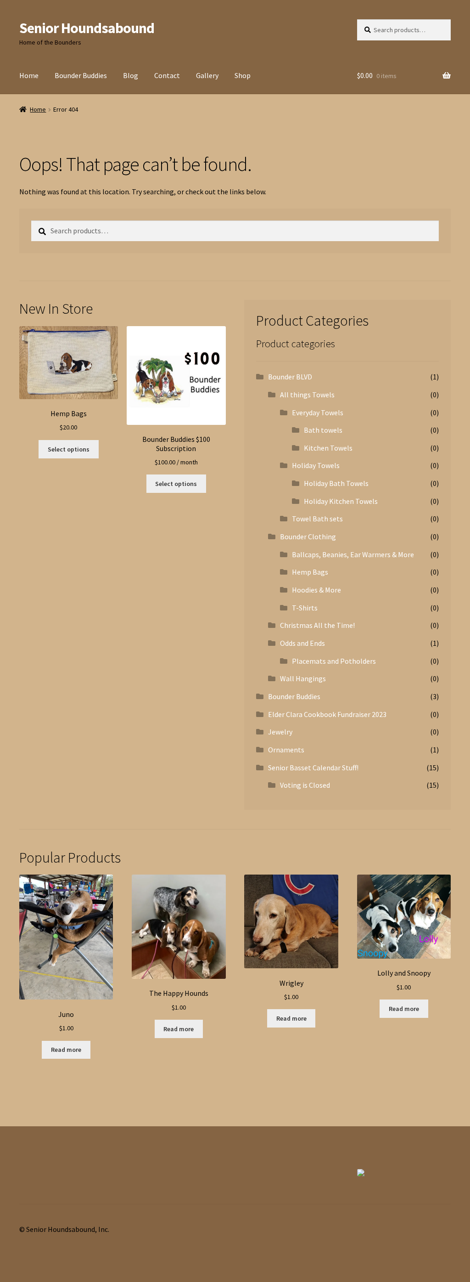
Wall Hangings (303, 678)
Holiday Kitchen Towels (341, 501)
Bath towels (323, 430)
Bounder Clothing (308, 536)
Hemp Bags (310, 571)
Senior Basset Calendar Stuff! (313, 767)
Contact (167, 75)
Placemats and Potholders (334, 661)
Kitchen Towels (328, 447)
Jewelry (280, 731)
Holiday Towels (316, 465)
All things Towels (307, 394)
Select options (69, 449)
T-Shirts (305, 607)
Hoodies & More (316, 589)
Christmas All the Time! (317, 625)
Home (29, 75)
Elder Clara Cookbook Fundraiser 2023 (327, 714)
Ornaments (286, 749)
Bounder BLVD (290, 376)
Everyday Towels (317, 412)
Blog (130, 75)
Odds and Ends (302, 643)
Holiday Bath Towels (336, 483)
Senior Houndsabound (86, 28)
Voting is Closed (305, 785)
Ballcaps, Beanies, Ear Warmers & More (353, 554)
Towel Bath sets (317, 518)
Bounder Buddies (81, 75)
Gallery (207, 75)
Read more (66, 1049)
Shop (243, 75)
